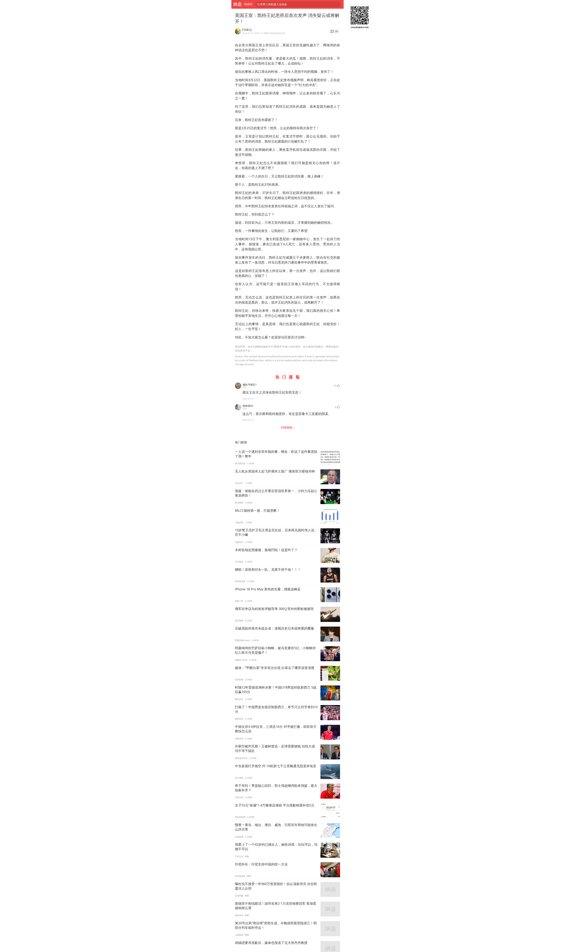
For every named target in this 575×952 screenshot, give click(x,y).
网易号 (248, 4)
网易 (237, 4)
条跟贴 (287, 427)
